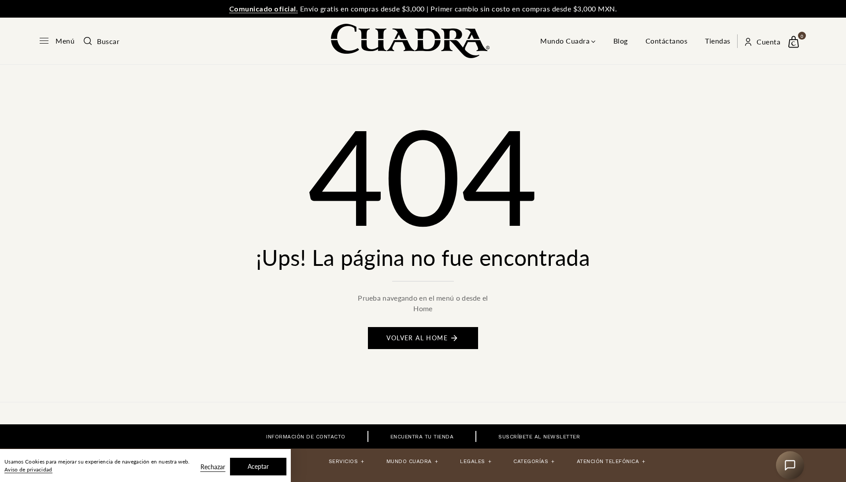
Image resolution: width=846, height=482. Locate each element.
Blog (620, 41)
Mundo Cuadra (565, 41)
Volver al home (417, 338)
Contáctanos (667, 41)
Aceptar (258, 466)
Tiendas (718, 41)
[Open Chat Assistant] (790, 465)
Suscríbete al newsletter (539, 437)
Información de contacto (305, 437)
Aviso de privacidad (28, 469)
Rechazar (212, 467)
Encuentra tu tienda (422, 437)
